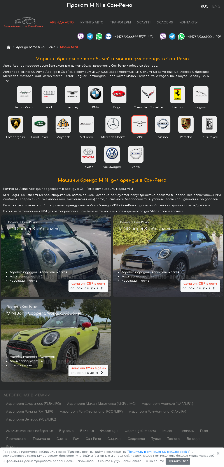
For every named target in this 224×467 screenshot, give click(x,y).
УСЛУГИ (143, 22)
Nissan (163, 137)
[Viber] (81, 36)
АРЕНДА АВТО (62, 22)
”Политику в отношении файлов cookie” (159, 451)
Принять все (178, 461)
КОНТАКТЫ (188, 22)
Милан (167, 431)
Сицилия (114, 438)
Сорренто (136, 438)
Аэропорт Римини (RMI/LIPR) (30, 411)
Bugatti (118, 107)
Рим (76, 438)
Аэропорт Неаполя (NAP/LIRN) (167, 403)
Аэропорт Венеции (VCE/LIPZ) (31, 419)
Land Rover (39, 137)
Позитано (41, 438)
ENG (216, 7)
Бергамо (66, 431)
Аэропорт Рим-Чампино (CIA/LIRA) (157, 411)
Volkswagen (112, 167)
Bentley (72, 107)
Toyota (88, 167)
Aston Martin (24, 107)
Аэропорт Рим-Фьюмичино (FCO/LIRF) (91, 411)
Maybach (63, 137)
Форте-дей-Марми (140, 431)
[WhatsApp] (99, 36)
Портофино (16, 438)
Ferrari (178, 107)
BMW (95, 107)
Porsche (186, 137)
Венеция (193, 438)
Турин (156, 438)
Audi (49, 107)
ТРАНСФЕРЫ (120, 22)
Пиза (204, 431)
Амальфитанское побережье (29, 431)
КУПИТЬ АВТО (91, 22)
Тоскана (173, 438)
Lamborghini (15, 137)
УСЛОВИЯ (165, 22)
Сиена (61, 438)
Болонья (87, 431)
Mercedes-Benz (113, 137)
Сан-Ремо (93, 438)
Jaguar (200, 107)
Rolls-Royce (209, 137)
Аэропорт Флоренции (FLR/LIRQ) (33, 403)
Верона (12, 446)
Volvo (136, 167)
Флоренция (109, 431)
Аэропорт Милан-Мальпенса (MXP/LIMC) (101, 403)
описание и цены (87, 286)
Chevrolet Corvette (148, 107)
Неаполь (187, 431)
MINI (139, 137)
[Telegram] (90, 36)
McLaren (86, 137)
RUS (204, 7)
